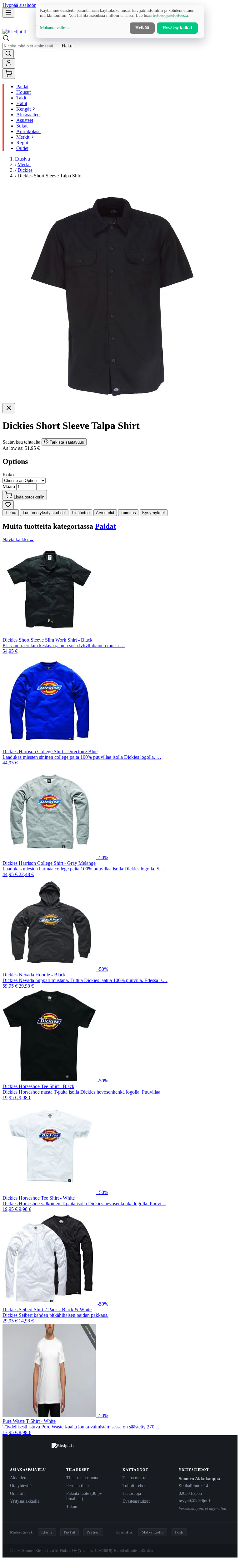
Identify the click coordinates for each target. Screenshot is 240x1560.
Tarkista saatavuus (66, 442)
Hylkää (142, 28)
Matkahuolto (153, 1532)
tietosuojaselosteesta (170, 15)
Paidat (105, 526)
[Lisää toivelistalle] (8, 504)
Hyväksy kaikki (177, 28)
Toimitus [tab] (128, 512)
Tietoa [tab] (10, 512)
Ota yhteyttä (21, 1485)
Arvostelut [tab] (105, 512)
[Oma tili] (8, 63)
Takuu (71, 1506)
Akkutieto (19, 1477)
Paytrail (93, 1532)
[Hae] (8, 53)
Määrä (8, 486)
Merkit (24, 164)
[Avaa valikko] (8, 13)
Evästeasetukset (136, 1501)
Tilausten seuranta (82, 1477)
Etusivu (22, 158)
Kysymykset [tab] (153, 512)
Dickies (25, 170)
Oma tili (17, 1493)
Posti (179, 1532)
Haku (67, 45)
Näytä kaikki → (18, 539)
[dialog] (120, 21)
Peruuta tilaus (78, 1485)
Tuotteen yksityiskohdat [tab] (44, 512)
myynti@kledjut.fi (195, 1500)
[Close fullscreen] (8, 408)
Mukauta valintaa (55, 28)
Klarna (46, 1532)
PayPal (69, 1532)
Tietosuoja (131, 1493)
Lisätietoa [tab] (81, 512)
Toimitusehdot (135, 1485)
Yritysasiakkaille (24, 1501)
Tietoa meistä (134, 1477)
